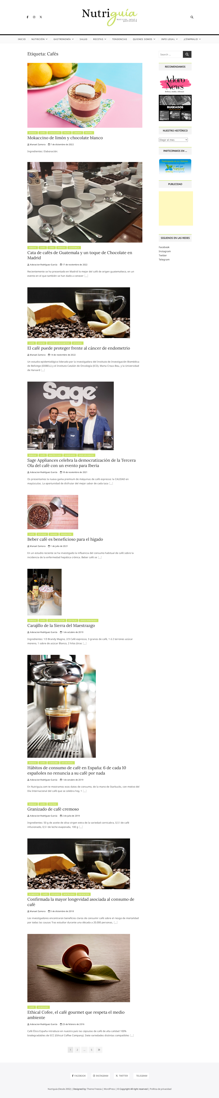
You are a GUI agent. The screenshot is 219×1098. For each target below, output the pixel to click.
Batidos (32, 133)
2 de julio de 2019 (71, 815)
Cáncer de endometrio (59, 343)
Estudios (78, 343)
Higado (53, 534)
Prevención (66, 534)
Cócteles (72, 620)
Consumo (53, 763)
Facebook (164, 247)
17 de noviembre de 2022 (75, 264)
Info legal (168, 39)
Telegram (164, 259)
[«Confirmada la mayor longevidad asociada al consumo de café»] (116, 922)
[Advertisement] (176, 208)
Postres (89, 133)
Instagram (165, 251)
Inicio (22, 39)
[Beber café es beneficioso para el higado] (52, 497)
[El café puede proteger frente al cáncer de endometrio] (78, 289)
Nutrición (38, 39)
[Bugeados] (175, 96)
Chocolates (54, 133)
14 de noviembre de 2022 (63, 354)
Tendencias (119, 39)
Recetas (98, 39)
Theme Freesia (94, 1088)
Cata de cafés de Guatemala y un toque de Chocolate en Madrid (79, 255)
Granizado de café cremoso (53, 809)
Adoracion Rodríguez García (43, 264)
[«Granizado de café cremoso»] (81, 827)
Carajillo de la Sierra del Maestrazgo (61, 625)
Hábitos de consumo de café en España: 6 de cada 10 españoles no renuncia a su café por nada (76, 770)
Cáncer (41, 343)
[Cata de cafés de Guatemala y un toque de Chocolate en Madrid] (84, 164)
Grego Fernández (89, 620)
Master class (55, 455)
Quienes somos (142, 39)
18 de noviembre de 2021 (75, 472)
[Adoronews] (175, 75)
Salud (83, 39)
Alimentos (34, 894)
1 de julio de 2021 (59, 546)
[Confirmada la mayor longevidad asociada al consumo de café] (78, 840)
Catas (51, 248)
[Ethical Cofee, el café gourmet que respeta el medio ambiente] (78, 936)
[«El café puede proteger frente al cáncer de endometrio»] (43, 370)
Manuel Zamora (37, 144)
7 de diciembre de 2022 (62, 144)
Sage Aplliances (86, 455)
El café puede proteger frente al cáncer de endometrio (78, 348)
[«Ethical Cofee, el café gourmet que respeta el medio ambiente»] (132, 1035)
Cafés (42, 133)
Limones (77, 133)
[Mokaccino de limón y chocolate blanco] (84, 65)
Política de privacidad (160, 1088)
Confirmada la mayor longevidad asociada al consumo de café (80, 902)
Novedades (70, 455)
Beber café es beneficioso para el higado (65, 539)
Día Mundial (67, 763)
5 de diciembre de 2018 (62, 911)
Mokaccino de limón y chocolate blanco (65, 137)
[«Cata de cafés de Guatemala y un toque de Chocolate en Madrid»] (86, 276)
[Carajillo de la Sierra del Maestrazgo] (44, 570)
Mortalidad (69, 894)
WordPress (109, 1088)
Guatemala (74, 248)
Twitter (163, 255)
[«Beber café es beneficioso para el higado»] (100, 557)
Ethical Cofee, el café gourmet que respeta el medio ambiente (76, 1015)
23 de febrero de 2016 (73, 1024)
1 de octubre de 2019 (72, 632)
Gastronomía (62, 39)
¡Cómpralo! (191, 39)
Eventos (61, 248)
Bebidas (32, 248)
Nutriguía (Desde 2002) (59, 1088)
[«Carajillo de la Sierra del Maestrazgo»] (85, 643)
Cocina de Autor (57, 620)
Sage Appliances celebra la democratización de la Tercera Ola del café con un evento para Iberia (81, 463)
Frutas (67, 133)
